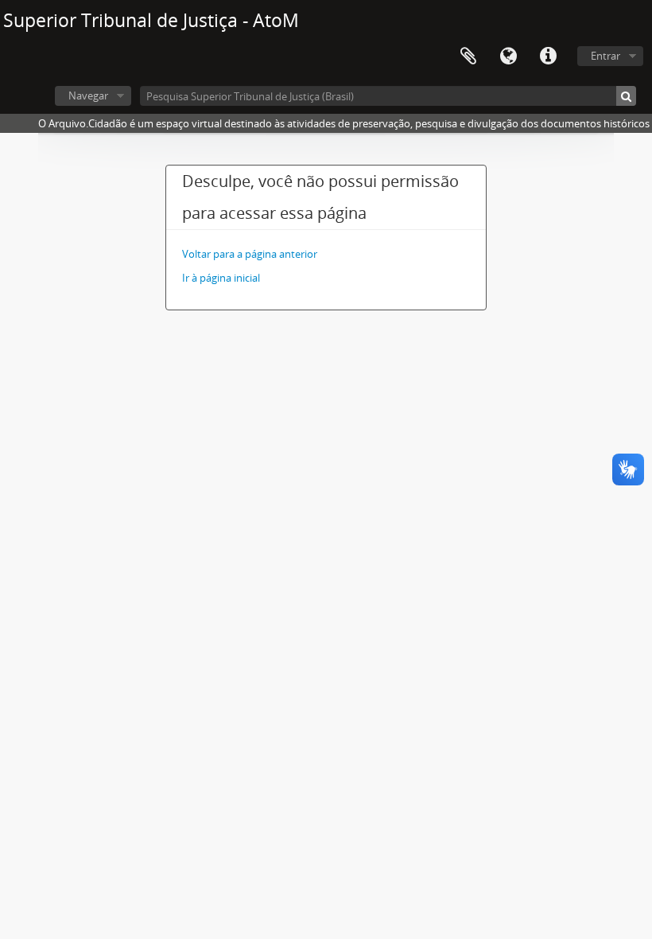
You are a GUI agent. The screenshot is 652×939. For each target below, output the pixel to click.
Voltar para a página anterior (249, 254)
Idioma (508, 56)
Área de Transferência (468, 56)
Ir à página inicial (221, 278)
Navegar (88, 95)
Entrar (605, 56)
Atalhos (548, 56)
